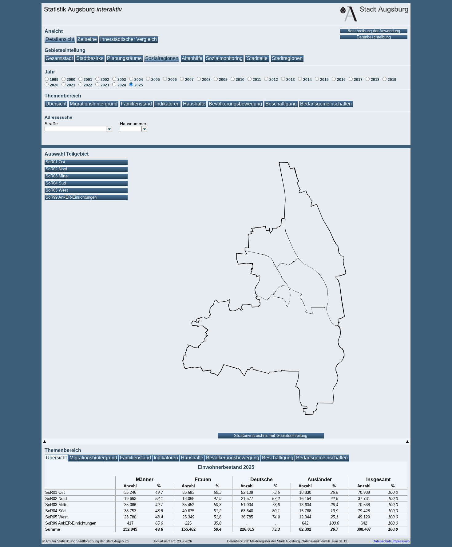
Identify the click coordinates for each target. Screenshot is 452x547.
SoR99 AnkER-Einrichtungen (71, 197)
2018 (375, 79)
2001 (88, 79)
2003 (121, 79)
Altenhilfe (192, 58)
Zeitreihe (87, 39)
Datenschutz (382, 541)
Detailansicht (60, 39)
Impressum (401, 541)
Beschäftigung (281, 103)
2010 (240, 79)
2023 (105, 85)
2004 (138, 79)
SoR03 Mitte (57, 176)
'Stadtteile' (257, 58)
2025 (138, 85)
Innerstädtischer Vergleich (128, 39)
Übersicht (56, 103)
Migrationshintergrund (93, 103)
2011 (257, 79)
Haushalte (194, 103)
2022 (88, 85)
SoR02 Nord (56, 169)
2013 (290, 79)
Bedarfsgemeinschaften (326, 103)
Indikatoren (167, 103)
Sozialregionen (161, 58)
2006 (172, 79)
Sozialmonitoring (224, 58)
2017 (358, 79)
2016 (341, 79)
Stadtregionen (287, 58)
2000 (71, 79)
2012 (273, 79)
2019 (392, 79)
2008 (206, 79)
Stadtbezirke (90, 58)
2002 (105, 79)
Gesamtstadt (59, 58)
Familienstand (136, 103)
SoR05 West (57, 190)
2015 (324, 79)
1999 (54, 79)
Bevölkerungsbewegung (235, 103)
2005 (155, 79)
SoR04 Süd (56, 183)
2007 (189, 79)
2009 (223, 79)
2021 (71, 85)
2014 (307, 79)
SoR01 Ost (55, 162)
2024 (121, 85)
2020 (54, 85)
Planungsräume (124, 58)
